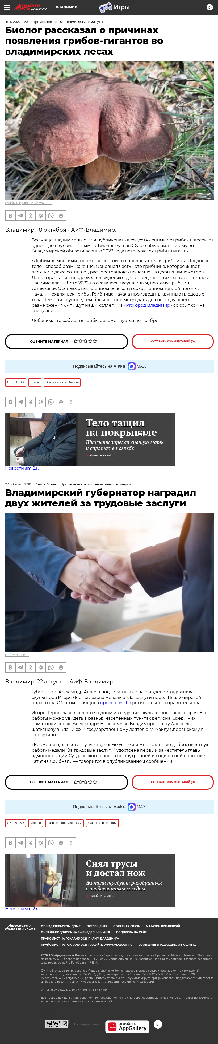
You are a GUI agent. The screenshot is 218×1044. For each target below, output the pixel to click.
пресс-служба (115, 702)
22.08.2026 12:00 (18, 484)
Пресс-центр (97, 926)
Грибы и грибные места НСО (28, 203)
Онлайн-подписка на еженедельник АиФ (75, 932)
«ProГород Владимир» (148, 305)
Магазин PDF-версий (163, 926)
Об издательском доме (61, 926)
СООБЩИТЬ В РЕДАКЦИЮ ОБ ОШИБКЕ (167, 945)
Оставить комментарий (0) (173, 341)
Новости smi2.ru (22, 468)
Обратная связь (126, 926)
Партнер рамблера (86, 1024)
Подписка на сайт (131, 932)
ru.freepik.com (17, 655)
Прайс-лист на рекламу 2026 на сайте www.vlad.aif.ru (86, 945)
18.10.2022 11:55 (16, 22)
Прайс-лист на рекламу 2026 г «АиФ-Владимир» (80, 938)
